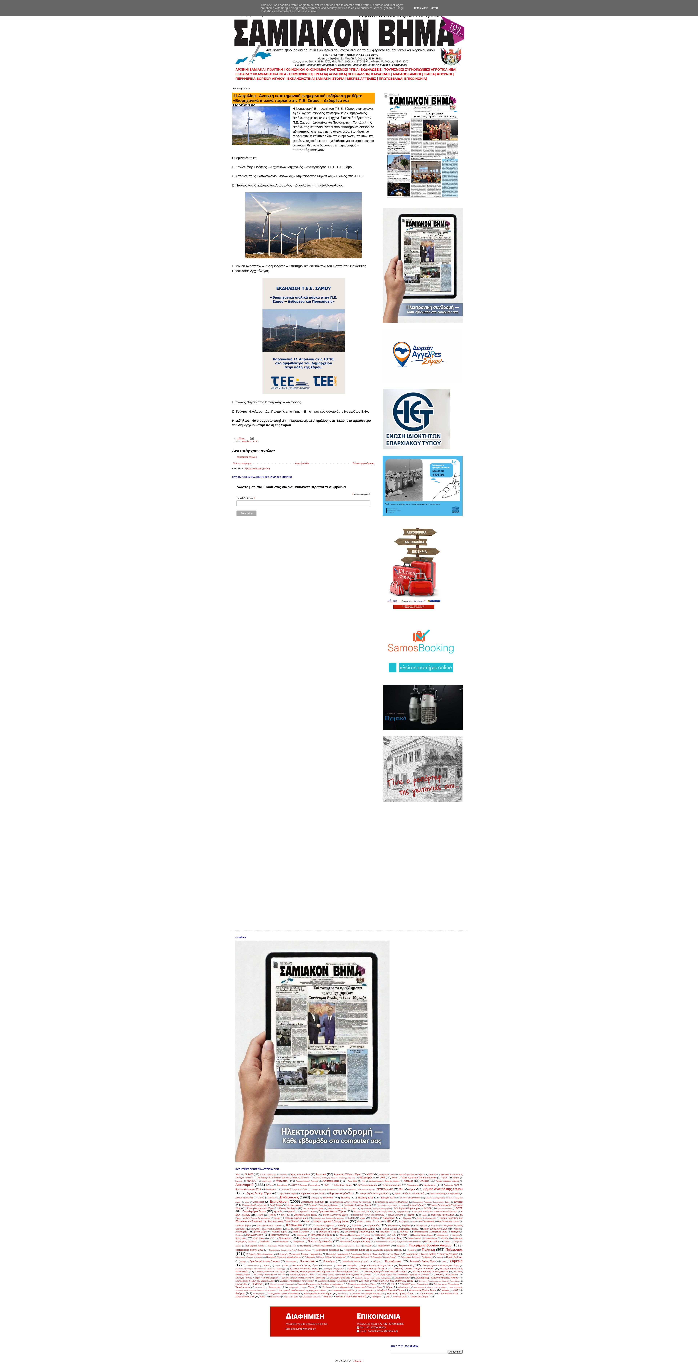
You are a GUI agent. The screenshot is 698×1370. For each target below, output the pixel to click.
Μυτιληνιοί (380, 1235)
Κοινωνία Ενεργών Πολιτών (269, 1225)
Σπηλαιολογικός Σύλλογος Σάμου (377, 1265)
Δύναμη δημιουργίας (244, 1198)
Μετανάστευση (254, 1234)
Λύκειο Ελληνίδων (300, 1232)
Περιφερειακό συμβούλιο (327, 1250)
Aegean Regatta (291, 1297)
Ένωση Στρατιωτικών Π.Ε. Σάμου (342, 1208)
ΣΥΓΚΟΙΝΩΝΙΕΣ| (418, 69)
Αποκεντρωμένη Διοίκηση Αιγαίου (384, 1181)
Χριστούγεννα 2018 (448, 1293)
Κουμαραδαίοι (421, 1226)
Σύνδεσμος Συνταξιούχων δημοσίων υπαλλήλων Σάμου (386, 1281)
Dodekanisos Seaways (310, 1297)
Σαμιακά (456, 1261)
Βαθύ (326, 1185)
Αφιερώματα (282, 1185)
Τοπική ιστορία (242, 1287)
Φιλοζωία (369, 1290)
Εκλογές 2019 (365, 1197)
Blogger (358, 1361)
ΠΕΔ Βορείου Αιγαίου (254, 1246)
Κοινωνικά (294, 1225)
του (256, 1287)
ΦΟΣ (455, 1290)
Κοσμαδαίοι (393, 1225)
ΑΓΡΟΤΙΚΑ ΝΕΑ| (443, 69)
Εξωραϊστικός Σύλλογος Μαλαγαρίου (376, 1209)
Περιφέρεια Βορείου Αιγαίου (430, 1245)
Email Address (245, 498)
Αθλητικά (433, 1174)
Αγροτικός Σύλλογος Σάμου (347, 1174)
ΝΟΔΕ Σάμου (258, 1238)
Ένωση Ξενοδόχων (288, 1208)
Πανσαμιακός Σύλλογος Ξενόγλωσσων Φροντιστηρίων (398, 1242)
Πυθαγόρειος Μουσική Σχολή (355, 1261)
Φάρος (389, 1287)
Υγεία (311, 1287)
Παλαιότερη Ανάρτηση (363, 463)
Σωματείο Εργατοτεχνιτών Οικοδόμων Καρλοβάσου (320, 1284)
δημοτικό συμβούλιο (341, 1193)
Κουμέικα (435, 1226)
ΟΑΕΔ (338, 1238)
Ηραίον (272, 1215)
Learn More (421, 8)
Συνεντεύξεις (241, 1284)
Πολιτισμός (454, 1249)
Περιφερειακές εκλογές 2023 (249, 1250)
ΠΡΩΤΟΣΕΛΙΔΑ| (391, 78)
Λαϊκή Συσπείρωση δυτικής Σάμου (310, 1229)
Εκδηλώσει (272, 1198)
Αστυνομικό (244, 1185)
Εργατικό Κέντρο (307, 1211)
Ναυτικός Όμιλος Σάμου (422, 1235)
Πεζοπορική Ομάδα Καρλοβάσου (282, 1246)
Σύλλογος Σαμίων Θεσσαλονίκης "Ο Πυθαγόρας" (303, 1278)
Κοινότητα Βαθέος (427, 1221)
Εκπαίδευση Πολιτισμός (312, 1202)
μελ (395, 1232)
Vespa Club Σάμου (420, 1296)
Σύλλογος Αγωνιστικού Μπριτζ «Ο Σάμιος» (441, 1265)
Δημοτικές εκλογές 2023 (312, 1193)
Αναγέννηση (267, 1181)
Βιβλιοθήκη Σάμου (343, 1185)
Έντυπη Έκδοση (416, 1205)
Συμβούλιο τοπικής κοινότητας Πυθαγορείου (373, 1278)
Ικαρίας (425, 1215)
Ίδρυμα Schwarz (395, 1215)
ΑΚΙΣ (382, 1177)
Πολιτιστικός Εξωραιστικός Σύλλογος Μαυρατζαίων (299, 1254)
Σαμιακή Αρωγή (252, 1266)
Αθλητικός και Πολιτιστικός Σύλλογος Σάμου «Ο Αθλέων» (283, 1178)
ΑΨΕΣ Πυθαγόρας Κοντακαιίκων (305, 1185)
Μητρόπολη (301, 1235)
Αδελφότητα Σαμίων (387, 1175)
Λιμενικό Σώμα (259, 1231)
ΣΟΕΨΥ (338, 1265)
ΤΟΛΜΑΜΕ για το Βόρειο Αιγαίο (414, 1284)
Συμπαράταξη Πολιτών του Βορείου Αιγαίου (436, 1277)
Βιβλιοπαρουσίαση (392, 1185)
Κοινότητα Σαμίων (243, 1225)
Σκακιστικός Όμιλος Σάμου (305, 1265)
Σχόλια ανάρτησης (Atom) (257, 468)
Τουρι (263, 1287)
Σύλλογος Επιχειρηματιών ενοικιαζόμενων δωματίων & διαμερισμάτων (323, 1271)
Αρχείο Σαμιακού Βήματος (447, 1181)
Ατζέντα (269, 1185)
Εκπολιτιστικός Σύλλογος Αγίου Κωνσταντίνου (350, 1202)
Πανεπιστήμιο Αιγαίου (320, 1241)
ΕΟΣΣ (459, 1208)
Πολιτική (428, 1249)
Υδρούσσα (326, 1287)
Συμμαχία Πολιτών (402, 1278)
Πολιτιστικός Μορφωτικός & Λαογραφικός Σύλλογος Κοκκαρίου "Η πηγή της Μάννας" (364, 1254)
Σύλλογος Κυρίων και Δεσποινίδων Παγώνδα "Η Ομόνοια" (402, 1275)
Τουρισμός (275, 1287)
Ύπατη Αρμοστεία (342, 1287)
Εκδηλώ (261, 1198)
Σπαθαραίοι (351, 1265)
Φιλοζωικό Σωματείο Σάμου (390, 1290)
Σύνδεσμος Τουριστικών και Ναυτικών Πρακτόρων (439, 1281)
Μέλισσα (404, 1231)
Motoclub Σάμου (400, 1297)
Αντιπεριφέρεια (330, 1180)
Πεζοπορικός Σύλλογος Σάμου (349, 1246)
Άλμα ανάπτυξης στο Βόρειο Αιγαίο (419, 1177)
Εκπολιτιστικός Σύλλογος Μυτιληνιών (391, 1202)
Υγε (303, 1287)
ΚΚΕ (389, 1221)
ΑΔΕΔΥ (370, 1174)
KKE (387, 1297)
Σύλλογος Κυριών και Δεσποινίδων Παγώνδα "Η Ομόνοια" (344, 1275)
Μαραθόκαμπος (366, 1231)
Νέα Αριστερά (442, 1235)
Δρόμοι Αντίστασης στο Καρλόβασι (444, 1193)
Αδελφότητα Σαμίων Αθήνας (411, 1174)
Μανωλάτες (350, 1232)
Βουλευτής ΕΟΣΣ (451, 1185)
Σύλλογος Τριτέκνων (340, 1277)
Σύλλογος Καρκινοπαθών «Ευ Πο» (270, 1275)
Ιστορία (277, 1218)
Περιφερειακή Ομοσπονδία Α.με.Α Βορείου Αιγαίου (290, 1250)
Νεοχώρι (456, 1235)
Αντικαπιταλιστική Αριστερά (307, 1181)
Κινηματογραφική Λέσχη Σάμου (331, 1221)
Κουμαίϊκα (406, 1225)
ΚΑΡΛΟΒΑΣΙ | (382, 74)
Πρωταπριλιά (291, 1261)
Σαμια (444, 1261)
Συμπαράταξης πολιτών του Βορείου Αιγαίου (255, 1281)
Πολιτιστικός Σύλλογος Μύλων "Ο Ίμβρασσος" (325, 1257)
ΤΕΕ (393, 1284)
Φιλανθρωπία (404, 1287)
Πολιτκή (439, 1257)
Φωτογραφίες (258, 1294)
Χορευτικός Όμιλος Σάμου (400, 1293)
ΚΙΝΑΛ (307, 1221)
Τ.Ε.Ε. (255, 441)
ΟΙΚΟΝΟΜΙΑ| (316, 69)
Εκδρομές (315, 1198)
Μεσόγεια (455, 1232)
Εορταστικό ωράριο (444, 1209)
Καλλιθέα (375, 1218)
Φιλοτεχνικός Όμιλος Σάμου (422, 1290)
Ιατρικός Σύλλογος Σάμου (335, 1215)
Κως (288, 1229)
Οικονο (355, 1238)
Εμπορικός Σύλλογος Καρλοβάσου (323, 1205)
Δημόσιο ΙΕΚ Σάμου (288, 1193)
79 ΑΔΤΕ (249, 1174)
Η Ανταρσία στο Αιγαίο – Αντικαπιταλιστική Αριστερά (434, 1211)
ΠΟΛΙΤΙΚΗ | (276, 69)
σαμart (266, 1265)
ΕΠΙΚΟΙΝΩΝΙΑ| (415, 78)
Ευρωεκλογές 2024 (383, 1211)
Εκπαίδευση (279, 1201)
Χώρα (262, 1296)
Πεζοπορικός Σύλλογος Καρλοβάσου (315, 1246)
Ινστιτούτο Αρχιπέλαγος (442, 1215)
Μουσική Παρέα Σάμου (350, 1235)
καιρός (363, 1218)
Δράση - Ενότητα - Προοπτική (409, 1193)
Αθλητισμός (365, 1177)
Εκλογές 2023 (388, 1197)
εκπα (247, 1202)
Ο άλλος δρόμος (307, 1238)
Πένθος (369, 1245)
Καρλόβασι (389, 1217)
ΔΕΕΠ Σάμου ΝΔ (385, 1189)
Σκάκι (285, 1265)
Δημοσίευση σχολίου (247, 457)
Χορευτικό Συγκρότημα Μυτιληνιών (367, 1293)
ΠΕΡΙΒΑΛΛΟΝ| (359, 74)
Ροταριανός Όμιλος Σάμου (423, 1261)
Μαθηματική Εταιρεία (328, 1231)
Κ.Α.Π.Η (351, 1218)
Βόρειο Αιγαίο (412, 1185)
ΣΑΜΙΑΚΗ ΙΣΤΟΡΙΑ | (331, 78)
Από (363, 1181)
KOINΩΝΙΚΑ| (296, 69)
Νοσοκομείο (285, 1238)
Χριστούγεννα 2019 (244, 1296)
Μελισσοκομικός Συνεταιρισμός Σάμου (430, 1232)
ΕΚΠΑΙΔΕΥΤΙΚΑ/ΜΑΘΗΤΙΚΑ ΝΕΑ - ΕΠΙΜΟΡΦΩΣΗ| (274, 74)
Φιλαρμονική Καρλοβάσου (342, 1290)
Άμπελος (239, 1181)
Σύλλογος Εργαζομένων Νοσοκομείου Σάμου (385, 1271)
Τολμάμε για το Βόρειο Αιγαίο (446, 1284)
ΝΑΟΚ (404, 1235)
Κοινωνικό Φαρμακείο (324, 1225)
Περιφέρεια (400, 1246)
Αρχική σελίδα (302, 463)
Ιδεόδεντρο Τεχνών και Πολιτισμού (368, 1215)
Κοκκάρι (342, 1225)
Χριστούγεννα (426, 1293)
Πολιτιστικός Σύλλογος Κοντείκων (249, 1257)
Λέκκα (457, 1229)
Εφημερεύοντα (403, 1212)
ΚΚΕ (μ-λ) (403, 1221)
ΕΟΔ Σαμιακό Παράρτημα (406, 1208)
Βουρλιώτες (271, 1189)
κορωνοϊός (373, 1225)
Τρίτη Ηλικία (293, 1287)
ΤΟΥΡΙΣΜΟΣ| (394, 69)
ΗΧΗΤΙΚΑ (285, 1215)
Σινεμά (277, 1266)
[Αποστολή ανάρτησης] (251, 438)
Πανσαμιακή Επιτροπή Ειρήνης (355, 1241)
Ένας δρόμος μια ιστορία (387, 1205)
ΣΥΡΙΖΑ (257, 1283)
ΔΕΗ (401, 1189)
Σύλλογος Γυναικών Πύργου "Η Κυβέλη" (413, 1268)
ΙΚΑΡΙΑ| (430, 74)
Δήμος (412, 1189)
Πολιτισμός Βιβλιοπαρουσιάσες (260, 1254)
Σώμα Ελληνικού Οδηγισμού (282, 1284)
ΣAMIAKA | (258, 69)
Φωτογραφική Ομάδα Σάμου (318, 1293)
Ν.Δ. (394, 1235)
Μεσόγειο (239, 1235)
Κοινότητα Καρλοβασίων (449, 1221)
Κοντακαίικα (357, 1225)
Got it (434, 8)
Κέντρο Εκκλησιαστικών (426, 1218)
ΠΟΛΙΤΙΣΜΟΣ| (338, 69)
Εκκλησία (327, 1197)
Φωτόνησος (343, 1294)
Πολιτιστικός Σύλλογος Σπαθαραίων (416, 1257)
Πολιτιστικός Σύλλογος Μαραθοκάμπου (283, 1257)
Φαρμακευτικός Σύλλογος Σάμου (368, 1287)
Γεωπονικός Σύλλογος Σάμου (294, 1189)
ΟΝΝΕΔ (444, 1238)
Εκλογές (345, 1197)
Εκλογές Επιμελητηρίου (410, 1198)
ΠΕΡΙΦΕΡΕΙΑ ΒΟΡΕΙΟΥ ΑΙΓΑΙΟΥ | (260, 78)
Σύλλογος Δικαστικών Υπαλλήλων (270, 1271)
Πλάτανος (412, 1250)
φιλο (360, 1290)
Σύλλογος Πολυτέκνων (445, 1274)
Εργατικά (291, 1211)
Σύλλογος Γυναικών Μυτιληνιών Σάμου (368, 1268)
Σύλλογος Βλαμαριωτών (334, 1269)
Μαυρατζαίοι (385, 1232)
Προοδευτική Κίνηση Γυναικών (265, 1261)
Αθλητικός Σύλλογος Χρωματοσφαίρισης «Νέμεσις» (334, 1178)
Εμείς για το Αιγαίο (294, 1205)
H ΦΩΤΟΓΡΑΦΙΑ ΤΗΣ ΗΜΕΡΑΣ (351, 1296)
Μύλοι (367, 1235)
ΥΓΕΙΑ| (354, 69)
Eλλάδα (327, 1296)
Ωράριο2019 (275, 1297)
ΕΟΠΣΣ (427, 1208)
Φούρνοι (240, 1293)
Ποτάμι (243, 1261)
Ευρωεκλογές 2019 (362, 1211)
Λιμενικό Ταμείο (279, 1231)
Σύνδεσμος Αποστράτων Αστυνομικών (297, 1281)
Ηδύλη (260, 1215)
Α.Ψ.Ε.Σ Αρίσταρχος (268, 1175)
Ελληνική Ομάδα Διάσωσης (254, 1205)
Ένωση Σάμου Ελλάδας (313, 1208)
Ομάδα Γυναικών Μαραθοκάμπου (423, 1238)
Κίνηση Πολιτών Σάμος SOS (369, 1221)
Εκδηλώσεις (246, 441)
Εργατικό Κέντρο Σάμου (332, 1211)
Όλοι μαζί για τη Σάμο (391, 1238)
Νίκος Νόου (241, 1238)
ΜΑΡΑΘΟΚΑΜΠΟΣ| (408, 74)
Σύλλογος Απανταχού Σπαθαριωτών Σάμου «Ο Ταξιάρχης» (260, 1269)
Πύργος (376, 1261)
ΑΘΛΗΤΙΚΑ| (338, 74)
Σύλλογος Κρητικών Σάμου (302, 1275)
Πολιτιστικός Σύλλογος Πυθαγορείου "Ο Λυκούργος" (373, 1257)
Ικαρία (410, 1214)
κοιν (414, 1221)
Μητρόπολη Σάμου (321, 1234)
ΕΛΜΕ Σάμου (276, 1205)
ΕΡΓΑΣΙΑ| (321, 74)
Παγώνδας (265, 1241)
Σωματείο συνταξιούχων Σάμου (362, 1284)
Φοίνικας (445, 1290)
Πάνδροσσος (298, 1241)
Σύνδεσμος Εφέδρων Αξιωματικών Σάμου (336, 1281)
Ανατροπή (281, 1180)
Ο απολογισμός (325, 1238)
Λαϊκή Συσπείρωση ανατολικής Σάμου (354, 1228)
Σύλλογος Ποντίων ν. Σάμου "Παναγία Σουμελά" (256, 1278)
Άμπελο (455, 1178)
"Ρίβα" (238, 1174)
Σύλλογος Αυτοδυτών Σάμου (304, 1268)
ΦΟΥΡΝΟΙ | (445, 74)
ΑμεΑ (444, 1177)
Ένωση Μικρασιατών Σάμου (260, 1208)
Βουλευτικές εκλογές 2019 (248, 1189)
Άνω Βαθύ (352, 1181)
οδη (346, 1238)
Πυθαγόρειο (329, 1261)
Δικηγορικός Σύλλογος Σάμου (374, 1193)
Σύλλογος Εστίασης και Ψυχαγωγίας (430, 1271)
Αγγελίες (283, 1175)
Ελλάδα (458, 1201)
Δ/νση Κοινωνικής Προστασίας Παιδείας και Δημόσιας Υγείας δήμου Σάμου (343, 1189)
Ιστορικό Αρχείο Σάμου (296, 1218)
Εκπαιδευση (258, 1202)
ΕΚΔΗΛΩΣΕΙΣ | (372, 69)
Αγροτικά (321, 1174)
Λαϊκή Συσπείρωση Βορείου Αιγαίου (400, 1229)
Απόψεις (424, 1181)
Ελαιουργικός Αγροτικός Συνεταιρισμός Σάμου (431, 1202)
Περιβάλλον (384, 1245)
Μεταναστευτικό (280, 1234)
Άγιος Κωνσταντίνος (300, 1174)
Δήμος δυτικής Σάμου (259, 1193)
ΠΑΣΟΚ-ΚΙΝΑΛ (431, 1241)
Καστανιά (407, 1218)
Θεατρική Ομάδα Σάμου (305, 1215)
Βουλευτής (430, 1185)
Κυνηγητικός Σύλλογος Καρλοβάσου (266, 1229)
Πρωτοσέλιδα (307, 1261)
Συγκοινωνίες (406, 1265)
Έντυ (403, 1205)
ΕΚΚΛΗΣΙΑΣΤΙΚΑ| (301, 78)
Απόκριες (408, 1181)
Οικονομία (367, 1238)
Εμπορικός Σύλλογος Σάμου (358, 1205)
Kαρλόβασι (376, 1297)
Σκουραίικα (327, 1266)
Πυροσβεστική (393, 1261)
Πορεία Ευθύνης (454, 1257)
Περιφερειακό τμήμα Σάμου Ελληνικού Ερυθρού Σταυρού (373, 1250)
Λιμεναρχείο (241, 1231)
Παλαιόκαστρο (281, 1241)
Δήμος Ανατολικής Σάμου (443, 1189)
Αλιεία (394, 1178)
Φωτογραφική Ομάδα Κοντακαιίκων (284, 1293)
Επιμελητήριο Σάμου (254, 1211)
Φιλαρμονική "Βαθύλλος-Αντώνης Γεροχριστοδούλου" (302, 1290)
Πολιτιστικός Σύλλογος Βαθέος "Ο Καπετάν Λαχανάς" (432, 1254)
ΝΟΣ (272, 1238)
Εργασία (278, 1211)
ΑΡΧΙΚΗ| (242, 69)
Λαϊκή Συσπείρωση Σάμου (436, 1229)
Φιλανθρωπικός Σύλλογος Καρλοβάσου (430, 1287)
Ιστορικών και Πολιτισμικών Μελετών (328, 1218)
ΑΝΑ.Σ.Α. (251, 1181)
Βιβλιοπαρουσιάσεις (367, 1185)
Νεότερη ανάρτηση (242, 463)
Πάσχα (447, 1241)
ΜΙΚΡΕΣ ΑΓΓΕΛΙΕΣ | (363, 78)
